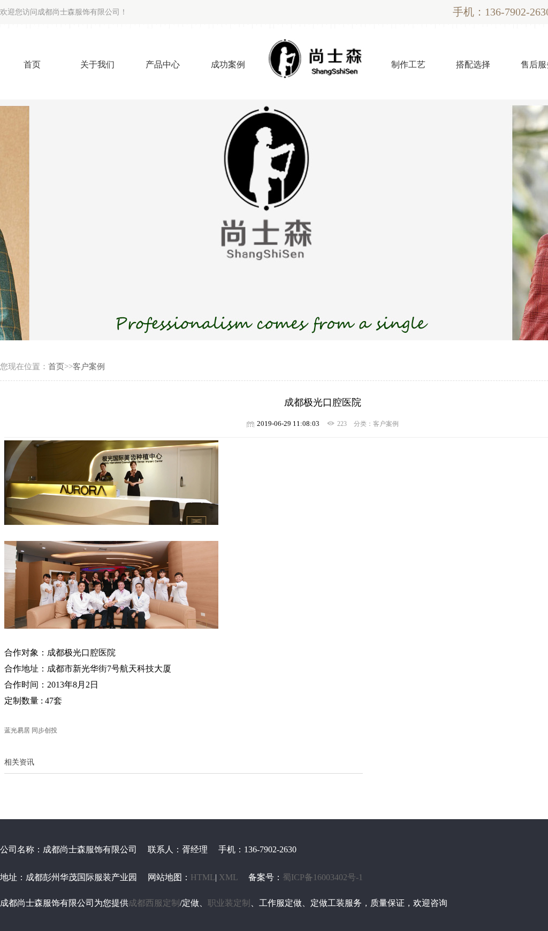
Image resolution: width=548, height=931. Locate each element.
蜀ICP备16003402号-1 (323, 877)
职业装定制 (229, 902)
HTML (203, 877)
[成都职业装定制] (274, 220)
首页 (56, 366)
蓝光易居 (17, 730)
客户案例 (89, 366)
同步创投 (44, 730)
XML (228, 877)
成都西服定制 (154, 902)
